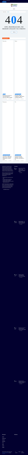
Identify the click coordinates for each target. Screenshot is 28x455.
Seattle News (7, 452)
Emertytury (3, 441)
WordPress (3, 452)
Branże (3, 436)
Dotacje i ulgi (4, 438)
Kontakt (19, 451)
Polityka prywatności (22, 452)
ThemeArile (3, 453)
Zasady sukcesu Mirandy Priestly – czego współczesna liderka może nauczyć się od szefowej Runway (22, 170)
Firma (3, 442)
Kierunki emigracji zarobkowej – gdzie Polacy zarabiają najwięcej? (19, 96)
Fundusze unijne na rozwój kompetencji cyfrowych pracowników (22, 275)
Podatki (3, 447)
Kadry (3, 444)
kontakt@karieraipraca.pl (6, 189)
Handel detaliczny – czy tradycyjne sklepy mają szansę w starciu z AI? (22, 222)
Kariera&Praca (5, 160)
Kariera (3, 445)
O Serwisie (16, 452)
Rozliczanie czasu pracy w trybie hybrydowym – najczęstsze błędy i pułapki (7, 96)
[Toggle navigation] (14, 9)
